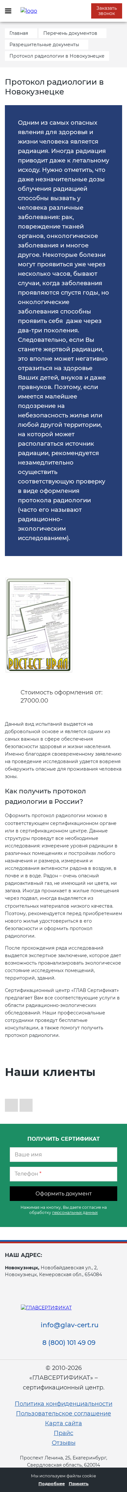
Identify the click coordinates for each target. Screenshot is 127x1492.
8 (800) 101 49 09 (68, 1342)
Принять (79, 1483)
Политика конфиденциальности (63, 1403)
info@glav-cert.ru (70, 1325)
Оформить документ (63, 1194)
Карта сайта (63, 1423)
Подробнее (51, 1483)
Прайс (63, 1433)
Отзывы (64, 1442)
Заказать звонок (106, 10)
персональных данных (75, 1212)
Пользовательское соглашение (63, 1413)
